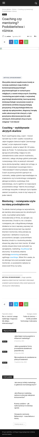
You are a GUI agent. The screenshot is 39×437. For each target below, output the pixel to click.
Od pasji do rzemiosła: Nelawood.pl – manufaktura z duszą (24, 416)
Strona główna (6, 9)
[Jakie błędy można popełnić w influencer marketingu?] (7, 338)
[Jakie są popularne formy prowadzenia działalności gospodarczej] (7, 349)
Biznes (14, 9)
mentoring (15, 254)
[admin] (3, 36)
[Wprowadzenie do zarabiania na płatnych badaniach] (7, 360)
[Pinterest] (21, 42)
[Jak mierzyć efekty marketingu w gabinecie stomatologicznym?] (7, 385)
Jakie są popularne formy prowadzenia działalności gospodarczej (23, 348)
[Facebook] (11, 42)
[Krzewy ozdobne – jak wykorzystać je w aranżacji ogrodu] (7, 406)
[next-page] (7, 367)
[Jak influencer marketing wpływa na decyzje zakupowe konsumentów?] (7, 395)
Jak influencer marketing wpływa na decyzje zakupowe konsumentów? (24, 395)
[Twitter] (16, 42)
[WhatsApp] (26, 42)
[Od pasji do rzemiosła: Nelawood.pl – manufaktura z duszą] (7, 416)
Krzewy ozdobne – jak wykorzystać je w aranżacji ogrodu (23, 406)
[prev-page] (3, 367)
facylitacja (25, 249)
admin (9, 36)
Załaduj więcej (18, 424)
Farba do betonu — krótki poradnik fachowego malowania (29, 318)
